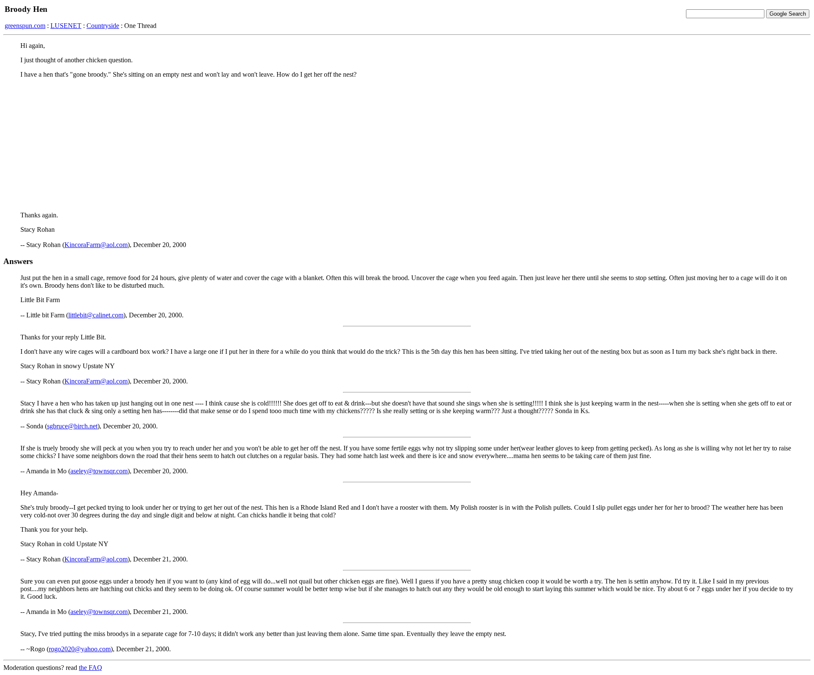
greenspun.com (25, 25)
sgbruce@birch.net (72, 426)
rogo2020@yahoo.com (80, 649)
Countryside (102, 25)
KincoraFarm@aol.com (96, 244)
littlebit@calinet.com (95, 315)
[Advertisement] (407, 144)
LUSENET (65, 25)
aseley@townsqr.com (99, 471)
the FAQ (90, 667)
